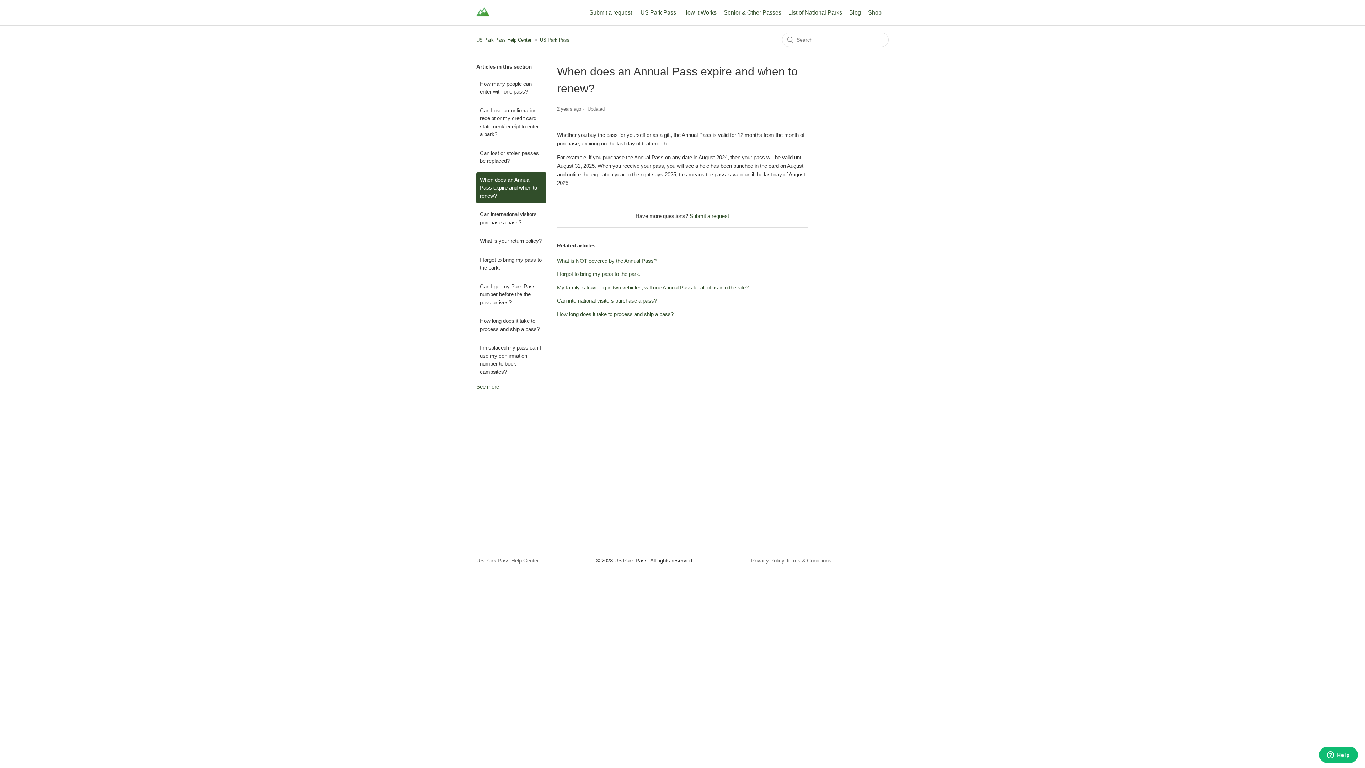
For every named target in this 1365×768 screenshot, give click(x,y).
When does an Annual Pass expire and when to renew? (508, 188)
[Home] (482, 16)
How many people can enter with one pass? (506, 88)
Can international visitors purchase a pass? (508, 218)
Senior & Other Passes (752, 13)
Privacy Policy (768, 561)
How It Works (700, 13)
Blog (855, 13)
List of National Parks (815, 13)
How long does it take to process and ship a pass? (510, 325)
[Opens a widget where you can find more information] (1338, 755)
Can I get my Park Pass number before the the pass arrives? (508, 294)
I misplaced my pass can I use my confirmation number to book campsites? (510, 360)
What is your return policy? (511, 241)
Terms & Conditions (808, 561)
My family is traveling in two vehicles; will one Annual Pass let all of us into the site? (653, 287)
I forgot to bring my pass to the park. (511, 264)
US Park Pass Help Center (503, 40)
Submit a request (610, 13)
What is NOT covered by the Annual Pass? (607, 261)
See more (487, 387)
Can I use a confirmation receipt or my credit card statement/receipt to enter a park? (509, 122)
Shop (875, 13)
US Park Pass (658, 13)
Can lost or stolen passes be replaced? (509, 157)
